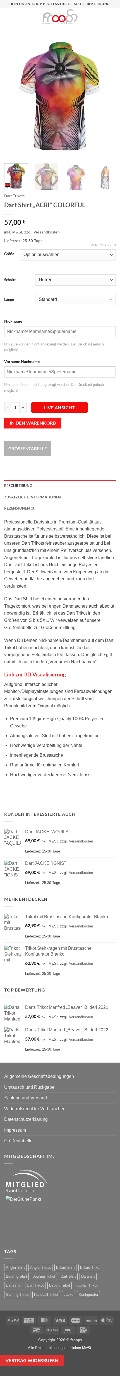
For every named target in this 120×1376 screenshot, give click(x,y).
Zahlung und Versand (25, 1097)
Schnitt (10, 279)
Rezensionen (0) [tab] (19, 508)
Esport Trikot (59, 1285)
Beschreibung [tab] (18, 485)
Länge (9, 299)
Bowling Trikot (43, 1276)
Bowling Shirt (16, 1276)
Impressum (15, 1130)
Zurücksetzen (103, 245)
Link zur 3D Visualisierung (35, 674)
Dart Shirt (68, 1276)
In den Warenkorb (33, 422)
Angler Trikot (40, 1267)
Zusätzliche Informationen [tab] (32, 497)
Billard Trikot (90, 1267)
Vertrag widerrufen (32, 1360)
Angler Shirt (15, 1267)
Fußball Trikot (86, 1285)
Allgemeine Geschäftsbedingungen (39, 1076)
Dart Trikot (35, 1285)
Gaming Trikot (17, 1294)
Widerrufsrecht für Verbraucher (34, 1108)
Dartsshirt (13, 1285)
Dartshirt (88, 1276)
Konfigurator (88, 1294)
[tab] (60, 321)
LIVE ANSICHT (59, 407)
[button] (7, 17)
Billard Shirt (65, 1267)
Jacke (68, 1294)
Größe (9, 254)
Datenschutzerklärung (26, 1119)
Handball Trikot (46, 1294)
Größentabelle (27, 448)
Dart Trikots (14, 196)
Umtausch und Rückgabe (29, 1087)
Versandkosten (46, 232)
